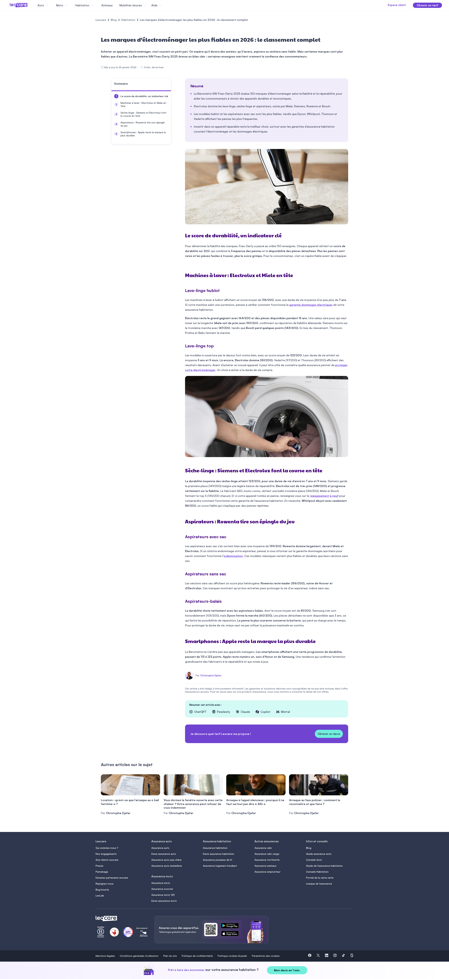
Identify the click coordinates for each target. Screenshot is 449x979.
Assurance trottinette (267, 859)
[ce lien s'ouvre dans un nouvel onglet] (231, 926)
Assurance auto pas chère (166, 859)
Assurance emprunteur (267, 871)
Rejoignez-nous (104, 883)
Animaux (107, 5)
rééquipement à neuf (324, 496)
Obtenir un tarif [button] (427, 5)
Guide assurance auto (318, 853)
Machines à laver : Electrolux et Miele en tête (143, 104)
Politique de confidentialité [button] (197, 955)
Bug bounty (102, 889)
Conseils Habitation (317, 871)
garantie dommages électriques (311, 305)
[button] (309, 956)
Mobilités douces (130, 5)
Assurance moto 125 (163, 894)
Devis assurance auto (163, 853)
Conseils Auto (314, 859)
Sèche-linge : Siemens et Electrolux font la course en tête (143, 114)
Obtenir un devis (329, 734)
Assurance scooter (162, 888)
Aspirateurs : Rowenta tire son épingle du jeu (142, 124)
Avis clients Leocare (107, 859)
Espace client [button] (397, 5)
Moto (59, 5)
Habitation (128, 20)
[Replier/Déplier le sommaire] (170, 85)
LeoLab (100, 895)
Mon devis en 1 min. (287, 970)
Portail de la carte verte (319, 877)
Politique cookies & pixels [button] (232, 955)
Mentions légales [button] (105, 955)
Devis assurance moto (164, 900)
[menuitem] (141, 96)
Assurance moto (160, 882)
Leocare (101, 20)
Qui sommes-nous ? (107, 847)
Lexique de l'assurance (319, 883)
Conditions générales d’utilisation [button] (139, 955)
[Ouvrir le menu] (8, 5)
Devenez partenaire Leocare (112, 877)
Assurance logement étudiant (220, 865)
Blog (114, 20)
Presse (99, 865)
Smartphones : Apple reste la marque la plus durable (143, 134)
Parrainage (102, 871)
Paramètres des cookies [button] (266, 955)
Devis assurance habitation (218, 853)
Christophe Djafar (211, 675)
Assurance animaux (265, 865)
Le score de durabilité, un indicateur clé (144, 96)
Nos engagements (106, 853)
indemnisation (233, 556)
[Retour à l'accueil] (121, 918)
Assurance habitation (215, 847)
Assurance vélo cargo (266, 853)
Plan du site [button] (170, 955)
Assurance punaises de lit (217, 859)
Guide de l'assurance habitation (324, 865)
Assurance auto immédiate (166, 865)
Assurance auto (160, 847)
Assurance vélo (263, 847)
